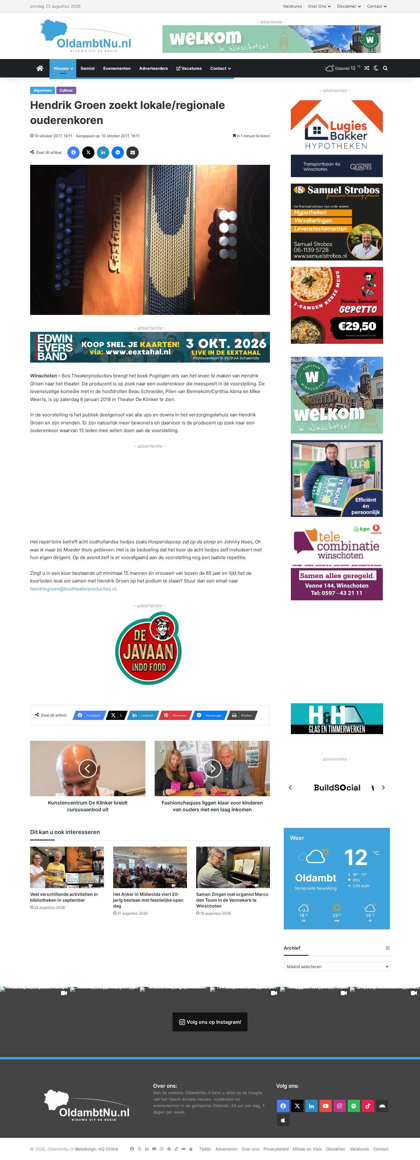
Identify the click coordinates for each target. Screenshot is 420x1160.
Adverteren (226, 1148)
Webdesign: (86, 1148)
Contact (374, 6)
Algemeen (43, 90)
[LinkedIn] (103, 152)
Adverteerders (153, 68)
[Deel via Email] (132, 152)
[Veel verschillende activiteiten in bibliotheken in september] (67, 867)
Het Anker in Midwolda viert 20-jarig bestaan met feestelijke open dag (148, 900)
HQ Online (108, 1148)
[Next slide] (383, 787)
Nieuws (61, 68)
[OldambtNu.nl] (87, 35)
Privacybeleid (276, 1148)
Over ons (317, 6)
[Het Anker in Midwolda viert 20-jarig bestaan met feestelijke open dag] (150, 867)
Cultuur (66, 90)
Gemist (88, 68)
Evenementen (117, 68)
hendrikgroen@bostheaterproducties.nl (73, 589)
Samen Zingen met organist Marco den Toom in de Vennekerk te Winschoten (232, 900)
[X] (88, 152)
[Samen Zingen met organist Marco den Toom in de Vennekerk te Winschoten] (233, 867)
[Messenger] (118, 152)
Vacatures (292, 6)
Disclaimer (346, 6)
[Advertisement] (150, 493)
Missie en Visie (307, 1148)
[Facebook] (73, 152)
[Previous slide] (290, 787)
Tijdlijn (205, 1148)
